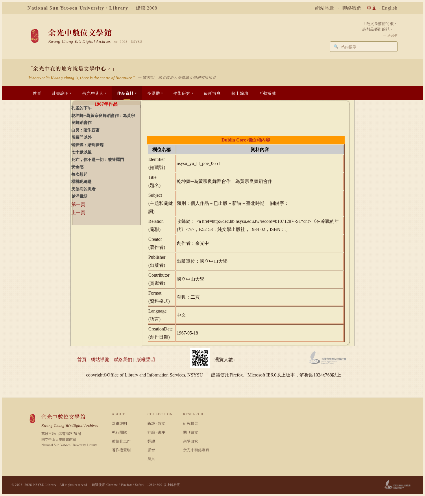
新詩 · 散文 (156, 423)
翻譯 (151, 441)
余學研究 (190, 441)
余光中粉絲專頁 (196, 450)
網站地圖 (325, 7)
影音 (151, 450)
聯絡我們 (352, 7)
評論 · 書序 (156, 432)
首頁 (81, 359)
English (390, 7)
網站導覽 (100, 359)
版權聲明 (145, 359)
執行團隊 (119, 432)
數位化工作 (121, 441)
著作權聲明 (121, 450)
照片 (151, 459)
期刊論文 (190, 432)
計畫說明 (119, 423)
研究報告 (190, 423)
